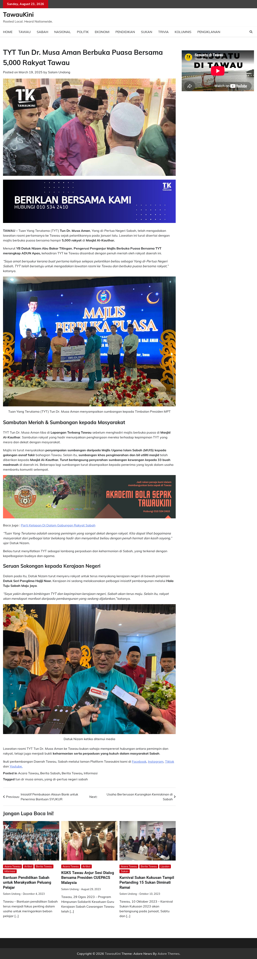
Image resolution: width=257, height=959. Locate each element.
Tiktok (169, 761)
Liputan (165, 866)
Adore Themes (168, 954)
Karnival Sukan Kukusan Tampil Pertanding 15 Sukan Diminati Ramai (146, 882)
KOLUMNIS (183, 32)
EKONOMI (102, 32)
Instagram (155, 761)
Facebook (139, 761)
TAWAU (24, 32)
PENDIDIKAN (125, 32)
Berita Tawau (72, 773)
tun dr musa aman (29, 779)
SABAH (42, 32)
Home (7, 32)
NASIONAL (62, 32)
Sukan (124, 871)
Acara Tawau (28, 773)
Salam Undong (59, 72)
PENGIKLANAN (208, 32)
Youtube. (16, 766)
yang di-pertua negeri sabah (66, 779)
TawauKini (18, 14)
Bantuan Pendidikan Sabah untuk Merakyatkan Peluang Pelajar (27, 882)
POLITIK (83, 32)
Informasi (91, 773)
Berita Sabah (50, 773)
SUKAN (146, 32)
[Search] (251, 32)
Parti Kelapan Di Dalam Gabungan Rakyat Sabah (58, 525)
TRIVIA (163, 32)
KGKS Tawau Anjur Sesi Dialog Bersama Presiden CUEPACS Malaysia (87, 877)
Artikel (28, 866)
